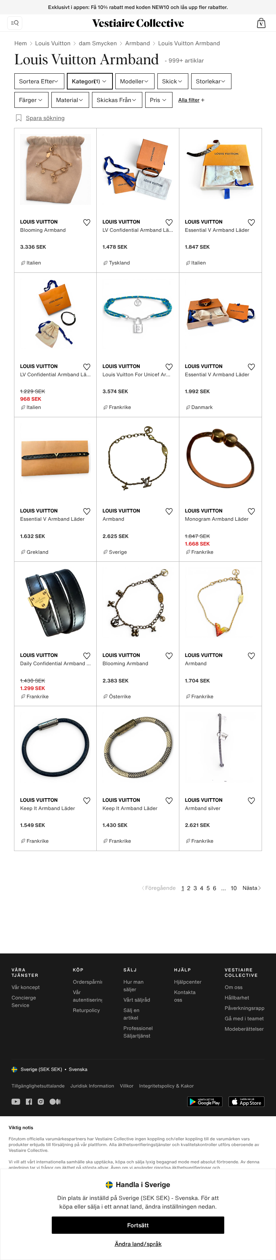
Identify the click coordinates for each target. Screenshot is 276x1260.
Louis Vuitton (52, 43)
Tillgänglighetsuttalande (38, 1085)
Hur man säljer (134, 985)
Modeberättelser (244, 1029)
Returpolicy (86, 1010)
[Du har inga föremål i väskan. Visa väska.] (261, 23)
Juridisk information (92, 1085)
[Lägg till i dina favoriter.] (86, 222)
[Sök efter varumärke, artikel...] (14, 23)
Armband (137, 43)
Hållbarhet (237, 998)
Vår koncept (26, 987)
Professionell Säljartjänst (139, 1032)
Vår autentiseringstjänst (96, 996)
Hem (20, 43)
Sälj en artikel (132, 1014)
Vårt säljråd (137, 1000)
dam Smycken (98, 43)
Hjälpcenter (187, 982)
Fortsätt (138, 1225)
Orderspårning (90, 982)
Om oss (234, 987)
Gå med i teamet (244, 1018)
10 (234, 888)
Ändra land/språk (138, 1244)
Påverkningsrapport (248, 1008)
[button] (261, 23)
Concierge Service (24, 1001)
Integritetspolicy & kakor (166, 1085)
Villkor (126, 1085)
